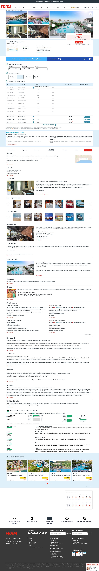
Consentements (54, 554)
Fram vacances (8, 10)
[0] (94, 7)
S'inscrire (68, 533)
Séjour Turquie (14, 10)
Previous (53, 25)
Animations (37, 150)
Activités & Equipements (51, 150)
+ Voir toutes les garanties (11, 144)
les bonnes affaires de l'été (57, 1)
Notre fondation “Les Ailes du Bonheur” (36, 547)
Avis (76, 150)
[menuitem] (18, 7)
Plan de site (53, 553)
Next (89, 25)
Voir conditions (60, 127)
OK (89, 533)
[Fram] (6, 6)
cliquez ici (34, 568)
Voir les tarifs (78, 42)
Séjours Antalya (19, 10)
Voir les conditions (87, 334)
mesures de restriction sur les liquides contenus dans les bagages (41, 387)
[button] (20, 188)
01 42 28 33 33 (85, 7)
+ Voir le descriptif (39, 52)
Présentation (11, 150)
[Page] (29, 533)
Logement (24, 150)
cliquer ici (37, 423)
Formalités (65, 150)
